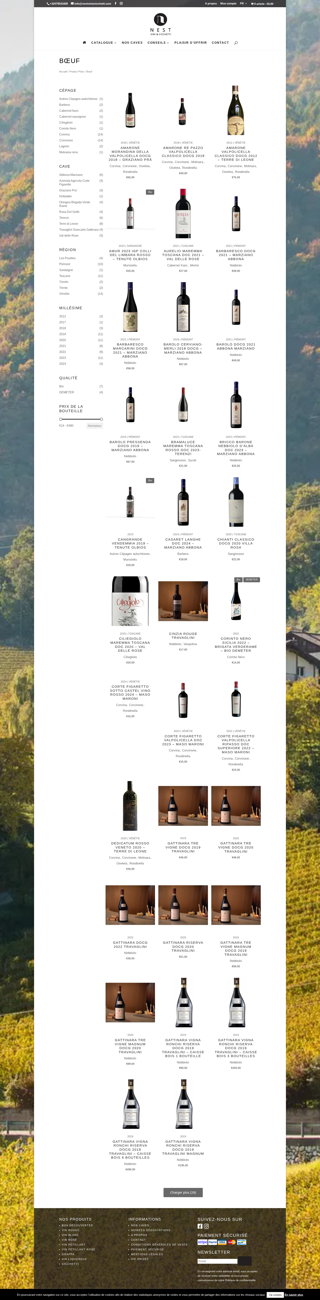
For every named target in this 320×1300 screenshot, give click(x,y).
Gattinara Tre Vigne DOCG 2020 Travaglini (236, 847)
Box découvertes (77, 1225)
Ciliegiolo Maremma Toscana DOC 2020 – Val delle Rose (130, 645)
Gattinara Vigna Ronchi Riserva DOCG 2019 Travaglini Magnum (183, 1147)
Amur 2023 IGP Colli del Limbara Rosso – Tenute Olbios (130, 255)
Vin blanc (70, 1234)
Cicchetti (70, 1263)
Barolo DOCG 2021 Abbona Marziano (236, 346)
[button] (81, 99)
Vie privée (140, 1259)
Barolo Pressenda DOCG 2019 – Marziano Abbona (130, 446)
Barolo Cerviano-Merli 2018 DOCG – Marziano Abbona (183, 348)
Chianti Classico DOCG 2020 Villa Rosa (235, 543)
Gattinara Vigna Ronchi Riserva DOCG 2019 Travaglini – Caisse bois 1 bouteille (183, 1048)
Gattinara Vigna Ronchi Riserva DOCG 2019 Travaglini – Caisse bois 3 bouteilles (236, 1048)
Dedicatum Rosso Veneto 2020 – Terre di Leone (130, 847)
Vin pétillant (74, 1244)
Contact (220, 42)
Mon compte (228, 3)
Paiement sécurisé (147, 1249)
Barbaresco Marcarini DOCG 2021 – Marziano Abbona (130, 350)
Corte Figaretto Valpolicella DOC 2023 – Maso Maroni (183, 740)
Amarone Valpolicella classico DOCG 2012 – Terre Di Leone (236, 154)
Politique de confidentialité (240, 1280)
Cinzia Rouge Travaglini (183, 636)
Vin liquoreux (74, 1259)
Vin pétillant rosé (78, 1249)
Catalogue (102, 42)
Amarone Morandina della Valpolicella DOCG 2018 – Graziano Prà (130, 154)
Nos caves (132, 42)
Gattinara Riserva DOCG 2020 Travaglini (183, 946)
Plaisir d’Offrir (190, 42)
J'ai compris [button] (275, 1295)
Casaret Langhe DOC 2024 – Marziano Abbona (183, 543)
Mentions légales (147, 1254)
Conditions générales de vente (159, 1244)
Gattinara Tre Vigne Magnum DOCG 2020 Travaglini (130, 1046)
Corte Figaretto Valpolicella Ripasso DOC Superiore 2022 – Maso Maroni (236, 744)
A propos (211, 3)
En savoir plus (294, 1294)
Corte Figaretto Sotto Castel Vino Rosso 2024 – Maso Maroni (130, 692)
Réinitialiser (94, 425)
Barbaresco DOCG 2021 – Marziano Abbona (236, 255)
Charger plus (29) (183, 1192)
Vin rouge (71, 1230)
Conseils (157, 42)
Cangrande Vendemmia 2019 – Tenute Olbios (130, 543)
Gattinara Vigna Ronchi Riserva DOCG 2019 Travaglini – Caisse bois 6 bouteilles (130, 1149)
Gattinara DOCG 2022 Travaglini (130, 945)
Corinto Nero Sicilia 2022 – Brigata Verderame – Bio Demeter (236, 645)
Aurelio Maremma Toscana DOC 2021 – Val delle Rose (183, 255)
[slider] (60, 419)
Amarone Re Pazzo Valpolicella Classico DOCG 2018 (183, 152)
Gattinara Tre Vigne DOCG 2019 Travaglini (183, 847)
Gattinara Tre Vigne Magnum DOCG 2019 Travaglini (235, 949)
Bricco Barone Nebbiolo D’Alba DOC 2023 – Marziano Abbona (236, 448)
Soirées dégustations (151, 1230)
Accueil (63, 71)
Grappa (68, 1254)
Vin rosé (69, 1239)
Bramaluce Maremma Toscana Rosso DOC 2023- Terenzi (183, 448)
